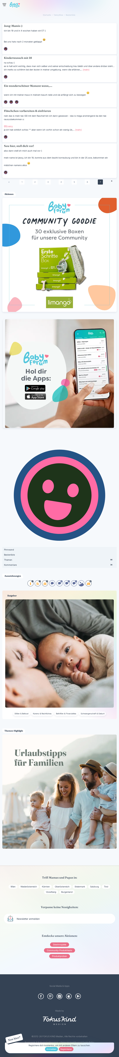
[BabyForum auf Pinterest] (50, 996)
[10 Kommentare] (52, 585)
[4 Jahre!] (88, 585)
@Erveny (8, 126)
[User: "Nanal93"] (5, 77)
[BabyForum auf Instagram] (59, 996)
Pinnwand (9, 549)
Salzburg (94, 886)
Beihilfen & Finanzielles (66, 714)
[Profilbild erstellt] (81, 585)
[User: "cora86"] (16, 102)
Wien (13, 886)
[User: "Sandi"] (11, 102)
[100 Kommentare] (59, 585)
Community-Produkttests (59, 950)
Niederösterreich (29, 886)
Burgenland (67, 892)
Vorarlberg (51, 892)
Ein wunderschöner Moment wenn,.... (28, 85)
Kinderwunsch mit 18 (18, 58)
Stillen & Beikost (21, 714)
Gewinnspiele (59, 944)
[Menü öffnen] (4, 4)
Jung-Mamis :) (13, 26)
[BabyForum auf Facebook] (41, 996)
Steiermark (80, 886)
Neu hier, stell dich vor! (19, 146)
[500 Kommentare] (66, 585)
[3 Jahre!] (45, 585)
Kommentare (58, 565)
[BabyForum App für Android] (78, 996)
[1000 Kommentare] (74, 585)
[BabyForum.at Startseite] (15, 5)
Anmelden (51, 1049)
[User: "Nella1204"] (5, 102)
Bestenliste (9, 554)
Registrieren (66, 1049)
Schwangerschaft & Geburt (92, 714)
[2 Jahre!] (37, 585)
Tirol (106, 886)
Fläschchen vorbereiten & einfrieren (27, 111)
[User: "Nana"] (5, 49)
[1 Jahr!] (30, 585)
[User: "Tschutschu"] (5, 137)
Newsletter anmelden (28, 918)
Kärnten (46, 886)
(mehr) (86, 69)
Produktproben (59, 956)
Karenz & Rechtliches (42, 714)
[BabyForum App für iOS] (69, 996)
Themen (58, 560)
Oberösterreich (62, 886)
